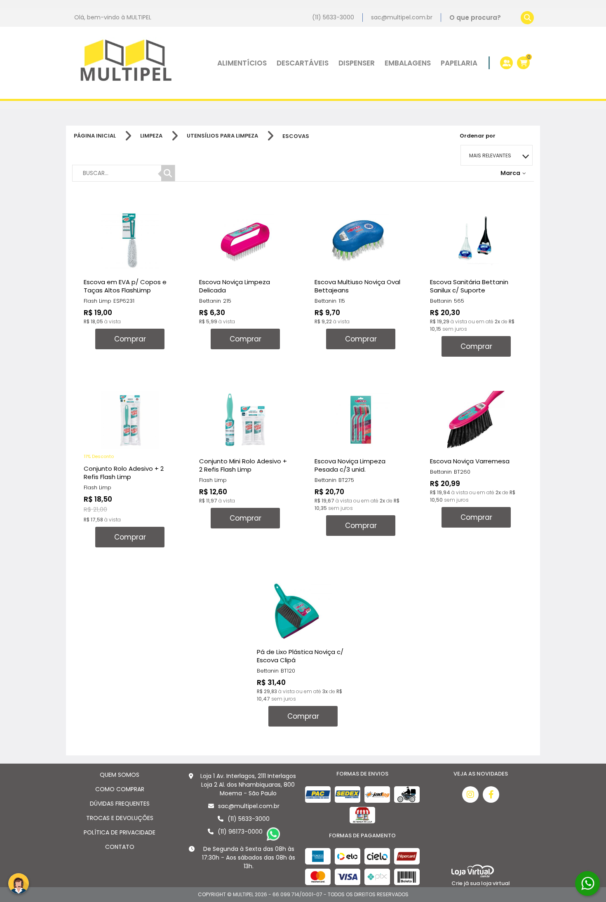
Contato (119, 847)
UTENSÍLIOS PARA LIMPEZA (222, 136)
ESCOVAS (295, 136)
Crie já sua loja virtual (480, 883)
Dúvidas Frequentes (120, 803)
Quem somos (119, 775)
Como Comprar (119, 789)
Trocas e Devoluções (119, 818)
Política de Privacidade (119, 832)
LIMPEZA (151, 136)
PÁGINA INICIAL (95, 136)
